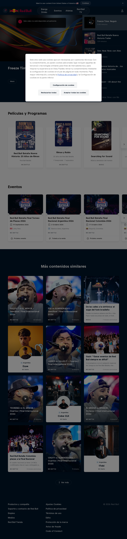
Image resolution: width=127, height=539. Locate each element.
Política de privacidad (67, 75)
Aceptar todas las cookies (75, 93)
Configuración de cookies (63, 85)
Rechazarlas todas (48, 93)
